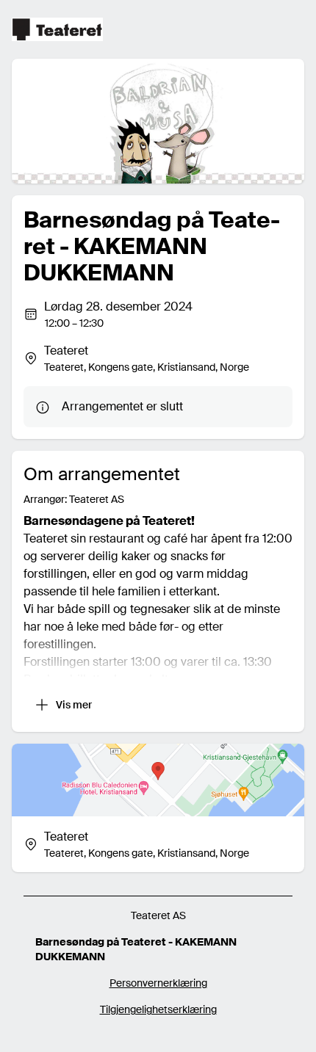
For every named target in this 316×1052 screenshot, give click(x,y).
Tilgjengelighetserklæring (158, 1009)
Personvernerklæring (158, 983)
